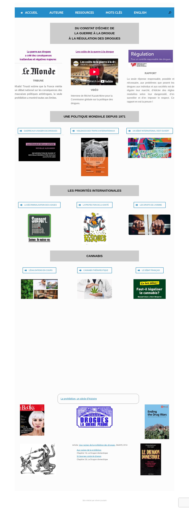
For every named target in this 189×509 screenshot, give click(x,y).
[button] (170, 12)
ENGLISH (140, 12)
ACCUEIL (31, 12)
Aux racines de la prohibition (89, 450)
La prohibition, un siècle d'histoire (79, 398)
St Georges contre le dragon (89, 456)
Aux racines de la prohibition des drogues (97, 445)
